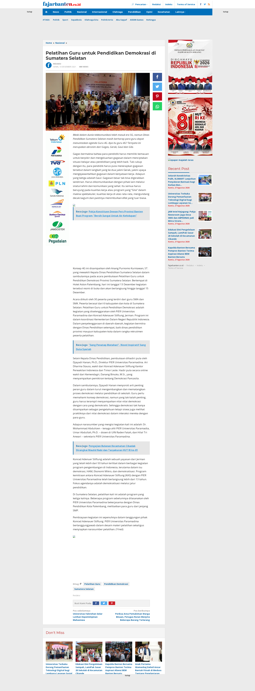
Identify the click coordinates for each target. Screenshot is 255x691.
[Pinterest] (113, 603)
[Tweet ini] (157, 87)
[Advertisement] (29, 57)
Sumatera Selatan (84, 589)
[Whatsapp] (157, 106)
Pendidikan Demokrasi (116, 584)
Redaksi (190, 265)
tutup (29, 11)
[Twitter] (105, 603)
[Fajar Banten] (62, 4)
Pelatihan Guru (92, 584)
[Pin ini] (157, 96)
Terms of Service (175, 268)
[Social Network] (204, 4)
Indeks (200, 265)
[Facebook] (97, 603)
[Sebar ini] (157, 77)
